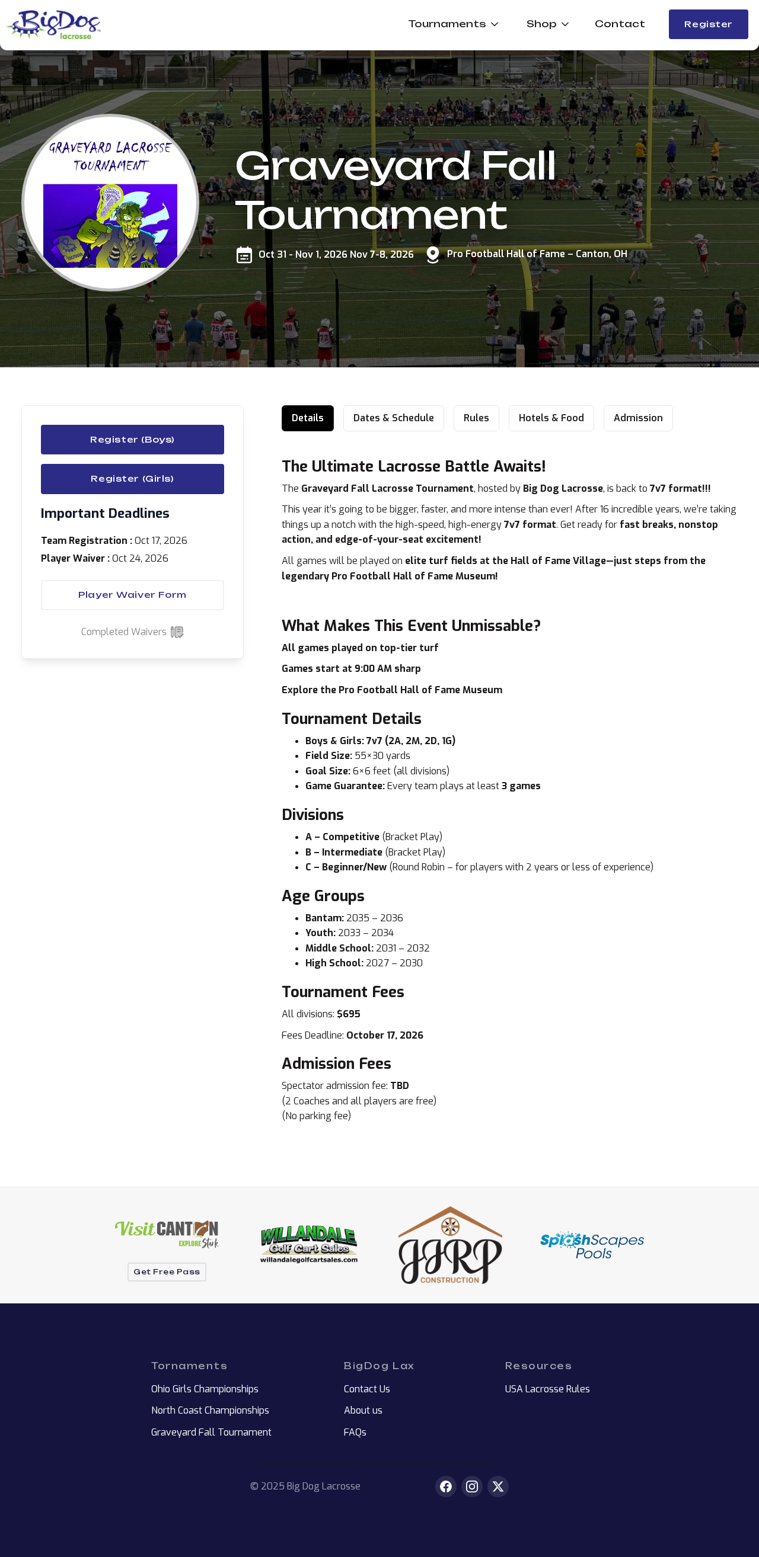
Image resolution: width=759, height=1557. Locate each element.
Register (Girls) (132, 478)
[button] (449, 24)
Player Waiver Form (132, 595)
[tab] (308, 418)
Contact (620, 24)
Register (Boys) (132, 439)
